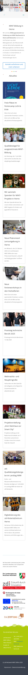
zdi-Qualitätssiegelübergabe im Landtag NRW (13, 472)
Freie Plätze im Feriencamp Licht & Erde (12, 106)
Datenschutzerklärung (18, 667)
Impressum (7, 667)
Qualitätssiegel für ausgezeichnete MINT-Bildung (13, 149)
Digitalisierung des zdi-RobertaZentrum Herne (13, 518)
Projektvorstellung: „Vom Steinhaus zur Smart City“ (12, 426)
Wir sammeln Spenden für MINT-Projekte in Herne (12, 195)
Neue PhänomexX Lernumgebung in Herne (12, 241)
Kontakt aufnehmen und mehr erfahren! (14, 65)
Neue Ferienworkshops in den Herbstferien (13, 287)
